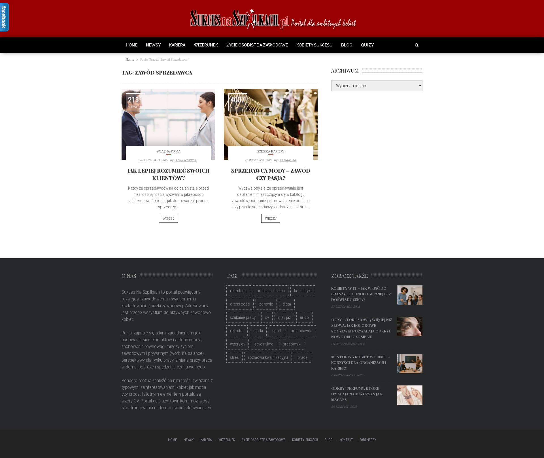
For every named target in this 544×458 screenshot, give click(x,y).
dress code (240, 304)
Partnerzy (368, 440)
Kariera (177, 45)
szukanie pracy (243, 317)
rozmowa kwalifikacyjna (268, 357)
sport (276, 330)
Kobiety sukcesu (314, 45)
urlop (304, 317)
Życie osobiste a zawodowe (257, 45)
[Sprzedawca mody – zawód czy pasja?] (271, 124)
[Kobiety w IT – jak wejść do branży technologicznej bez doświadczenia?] (409, 295)
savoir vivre (263, 344)
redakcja (288, 160)
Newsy (153, 45)
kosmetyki (302, 290)
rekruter (237, 330)
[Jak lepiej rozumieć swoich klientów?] (168, 124)
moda (258, 330)
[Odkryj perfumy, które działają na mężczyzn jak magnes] (409, 395)
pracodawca (301, 330)
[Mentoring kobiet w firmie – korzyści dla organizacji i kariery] (409, 363)
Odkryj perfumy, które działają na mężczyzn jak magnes (356, 394)
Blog (346, 45)
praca (302, 357)
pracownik (292, 344)
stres (234, 357)
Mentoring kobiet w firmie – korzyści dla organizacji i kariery (360, 362)
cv (267, 317)
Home (131, 45)
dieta (286, 304)
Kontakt (346, 440)
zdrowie (266, 304)
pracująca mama (271, 290)
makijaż (284, 317)
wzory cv (237, 344)
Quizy (367, 45)
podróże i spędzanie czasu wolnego (172, 367)
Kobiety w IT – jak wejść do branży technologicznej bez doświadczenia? (361, 294)
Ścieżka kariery (270, 151)
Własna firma (168, 151)
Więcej (168, 218)
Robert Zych (186, 160)
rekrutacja (238, 290)
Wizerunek (206, 45)
